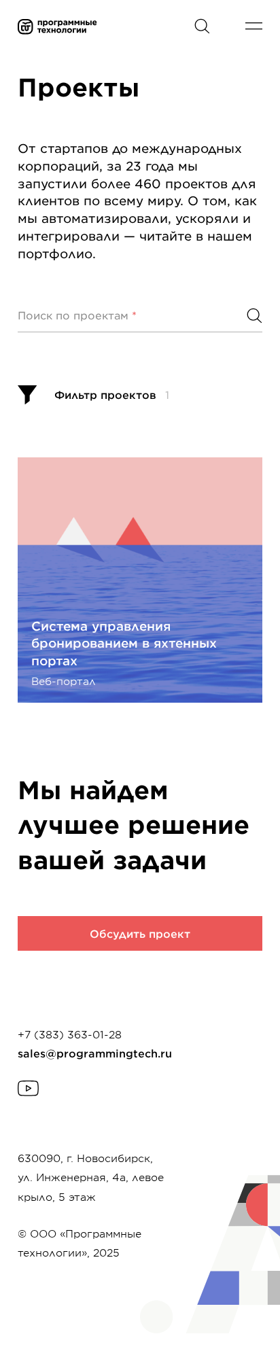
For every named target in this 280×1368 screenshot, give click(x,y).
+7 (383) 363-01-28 (70, 1034)
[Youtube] (28, 1088)
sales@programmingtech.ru (95, 1053)
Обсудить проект (140, 933)
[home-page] (89, 26)
